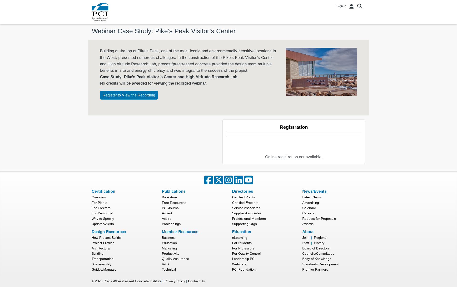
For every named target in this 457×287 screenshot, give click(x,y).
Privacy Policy (174, 281)
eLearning (239, 237)
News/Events (314, 191)
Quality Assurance (175, 259)
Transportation (103, 259)
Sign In (341, 6)
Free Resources (174, 203)
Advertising (310, 203)
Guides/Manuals (104, 269)
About (308, 232)
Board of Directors (316, 248)
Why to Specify (103, 218)
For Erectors (101, 208)
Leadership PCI (243, 259)
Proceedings (171, 224)
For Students (242, 243)
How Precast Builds (106, 237)
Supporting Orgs (244, 224)
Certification (103, 191)
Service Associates (246, 208)
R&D (165, 264)
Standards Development (320, 264)
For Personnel (102, 213)
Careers (308, 213)
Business (168, 237)
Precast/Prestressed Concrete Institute (133, 281)
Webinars (239, 264)
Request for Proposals (319, 218)
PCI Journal (170, 208)
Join (305, 237)
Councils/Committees (318, 253)
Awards (307, 224)
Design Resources (109, 232)
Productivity (170, 253)
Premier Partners (315, 269)
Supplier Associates (246, 213)
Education (169, 243)
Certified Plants (243, 197)
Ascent (167, 213)
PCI (100, 11)
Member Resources (180, 232)
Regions (320, 237)
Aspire (166, 218)
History (319, 243)
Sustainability (101, 264)
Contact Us (196, 281)
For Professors (243, 248)
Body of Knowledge (316, 259)
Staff (305, 243)
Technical (169, 269)
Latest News (311, 197)
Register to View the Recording (129, 95)
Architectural (101, 248)
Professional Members (249, 218)
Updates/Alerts (103, 224)
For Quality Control (246, 253)
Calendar (309, 208)
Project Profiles (103, 243)
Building (98, 253)
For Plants (99, 203)
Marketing (169, 248)
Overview (99, 197)
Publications (173, 191)
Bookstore (169, 197)
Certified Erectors (245, 203)
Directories (242, 191)
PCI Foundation (244, 269)
